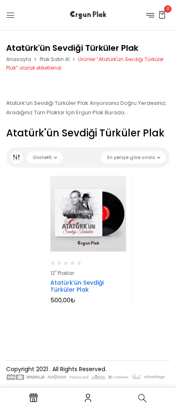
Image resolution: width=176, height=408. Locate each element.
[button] (162, 14)
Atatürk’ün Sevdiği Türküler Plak (77, 286)
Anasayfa (18, 59)
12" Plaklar (62, 273)
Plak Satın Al (55, 59)
